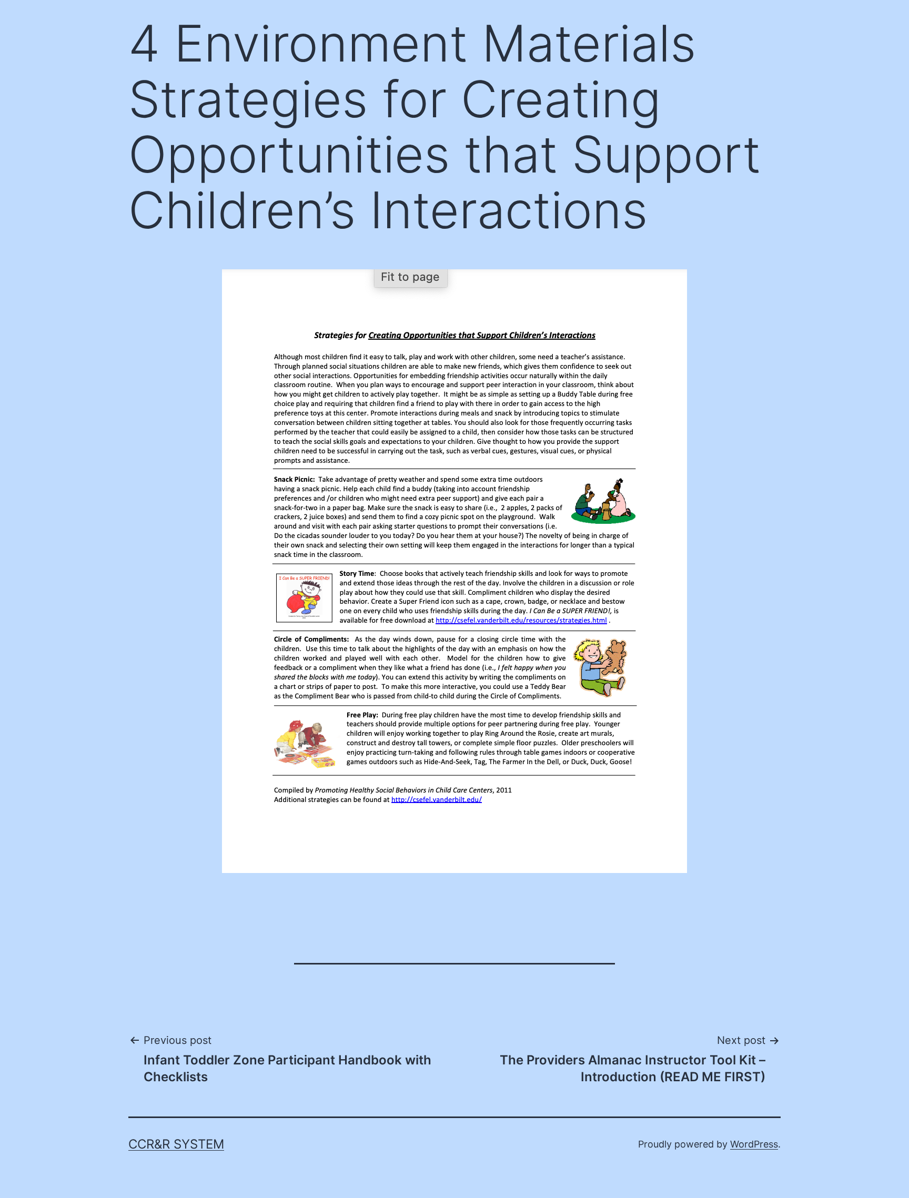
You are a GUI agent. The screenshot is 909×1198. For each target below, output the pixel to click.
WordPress (754, 1144)
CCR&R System (176, 1144)
